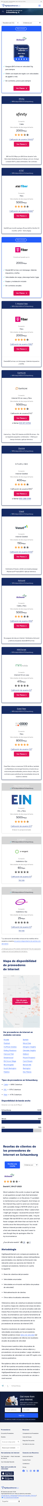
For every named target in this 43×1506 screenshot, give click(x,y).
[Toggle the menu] (39, 6)
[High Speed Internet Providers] (11, 5)
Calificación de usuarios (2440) (21, 139)
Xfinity (21, 99)
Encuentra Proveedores (7, 1433)
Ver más (22, 880)
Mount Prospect (29, 1058)
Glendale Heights (29, 1050)
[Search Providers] (18, 1442)
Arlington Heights (29, 1047)
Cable (6, 1085)
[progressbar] (21, 1113)
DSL (5, 1090)
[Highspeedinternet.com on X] (27, 1471)
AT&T (21, 170)
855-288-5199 (25, 498)
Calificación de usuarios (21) (21, 826)
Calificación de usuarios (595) (21, 344)
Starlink (21, 448)
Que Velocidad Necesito (7, 1462)
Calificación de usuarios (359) (21, 621)
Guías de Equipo (27, 1437)
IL (7, 1386)
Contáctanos (26, 1463)
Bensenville (27, 1065)
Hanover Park (9, 1054)
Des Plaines (27, 1072)
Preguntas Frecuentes (28, 1440)
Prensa (24, 1467)
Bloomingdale (9, 1065)
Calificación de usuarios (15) (21, 749)
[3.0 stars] (21, 135)
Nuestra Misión (27, 1460)
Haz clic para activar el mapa (21, 1001)
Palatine (6, 1072)
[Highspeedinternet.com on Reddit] (34, 1471)
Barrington (27, 1068)
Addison (26, 1054)
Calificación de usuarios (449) (21, 552)
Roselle (6, 1040)
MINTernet (21, 649)
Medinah (7, 1043)
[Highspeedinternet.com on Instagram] (31, 1471)
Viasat (21, 511)
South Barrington (10, 1068)
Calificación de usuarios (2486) (21, 211)
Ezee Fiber (21, 709)
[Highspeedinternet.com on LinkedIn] (38, 1471)
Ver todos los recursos (28, 1444)
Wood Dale (27, 1043)
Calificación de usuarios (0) (21, 690)
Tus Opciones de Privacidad (11, 1497)
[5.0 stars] (27, 135)
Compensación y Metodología (9, 1495)
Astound (21, 580)
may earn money (7, 1)
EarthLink (22, 373)
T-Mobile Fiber (21, 304)
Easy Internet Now (21, 785)
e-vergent (21, 839)
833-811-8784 (25, 423)
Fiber (5, 1095)
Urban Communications (21, 889)
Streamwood (8, 1058)
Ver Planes (19, 88)
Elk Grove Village (10, 1061)
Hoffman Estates (10, 1047)
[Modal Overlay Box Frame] (21, 1407)
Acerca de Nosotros (28, 1456)
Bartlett (25, 1040)
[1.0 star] (15, 135)
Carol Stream (27, 1061)
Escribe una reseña (12, 1165)
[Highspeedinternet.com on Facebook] (24, 1471)
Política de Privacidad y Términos (27, 1495)
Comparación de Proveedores (31, 1433)
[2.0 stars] (18, 135)
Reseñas (3, 1437)
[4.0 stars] (24, 135)
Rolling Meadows (10, 1050)
